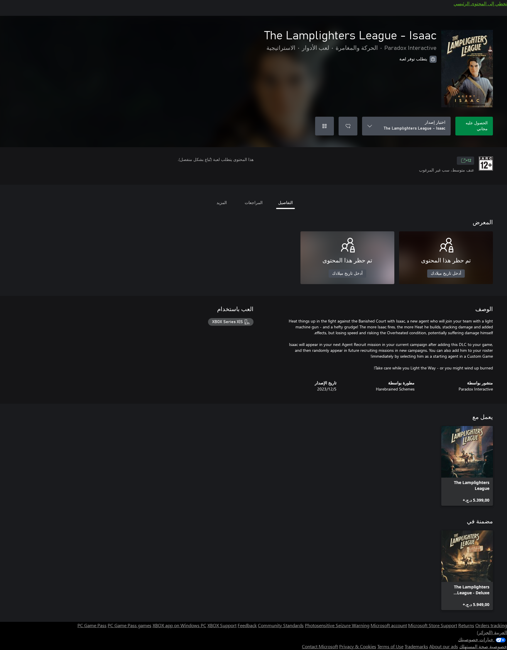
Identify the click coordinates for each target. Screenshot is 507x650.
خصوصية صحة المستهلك (483, 646)
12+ (468, 161)
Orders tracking (491, 625)
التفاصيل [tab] (285, 202)
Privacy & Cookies (357, 646)
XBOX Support (221, 625)
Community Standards (281, 625)
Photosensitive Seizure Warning (337, 625)
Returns (466, 625)
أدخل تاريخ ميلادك (446, 273)
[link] (467, 466)
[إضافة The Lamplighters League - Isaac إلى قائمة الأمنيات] (348, 126)
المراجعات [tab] (254, 202)
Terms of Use (390, 646)
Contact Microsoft (320, 646)
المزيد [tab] (222, 202)
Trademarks (416, 646)
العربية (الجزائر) (492, 632)
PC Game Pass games (129, 625)
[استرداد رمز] (324, 126)
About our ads (443, 646)
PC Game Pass (92, 625)
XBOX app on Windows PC (179, 625)
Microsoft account (389, 625)
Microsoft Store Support (432, 625)
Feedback (247, 625)
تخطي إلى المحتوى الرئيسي (480, 3)
